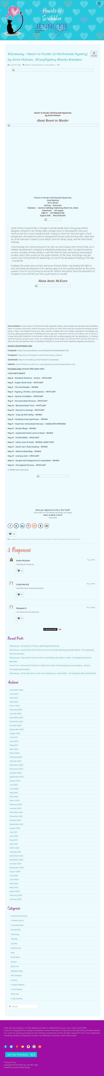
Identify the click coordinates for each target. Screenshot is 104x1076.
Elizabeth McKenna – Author (27, 378)
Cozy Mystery (50, 65)
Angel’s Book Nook (23, 382)
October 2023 (15, 725)
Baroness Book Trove (25, 405)
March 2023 (15, 753)
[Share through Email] (46, 525)
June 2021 (14, 836)
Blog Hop (15, 994)
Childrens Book (17, 920)
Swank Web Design (22, 1067)
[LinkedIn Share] (22, 525)
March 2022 (15, 800)
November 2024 (16, 690)
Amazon (25, 369)
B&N (32, 369)
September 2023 (17, 729)
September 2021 (16, 824)
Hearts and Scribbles (39, 539)
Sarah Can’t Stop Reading (27, 447)
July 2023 (14, 737)
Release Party (17, 971)
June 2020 (14, 879)
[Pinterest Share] (28, 525)
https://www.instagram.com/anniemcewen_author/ (40, 355)
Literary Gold (22, 456)
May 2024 (14, 698)
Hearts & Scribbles (23, 396)
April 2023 (14, 749)
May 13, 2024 (90, 584)
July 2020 (14, 875)
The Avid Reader (22, 387)
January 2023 (15, 761)
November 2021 (16, 816)
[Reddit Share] (34, 525)
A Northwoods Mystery (64, 539)
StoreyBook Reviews (25, 465)
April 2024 (14, 702)
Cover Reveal (16, 989)
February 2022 (16, 804)
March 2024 (15, 706)
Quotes (14, 943)
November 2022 (16, 769)
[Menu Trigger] (99, 3)
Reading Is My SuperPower (27, 419)
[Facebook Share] (10, 525)
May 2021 (14, 840)
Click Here (53, 517)
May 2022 (14, 792)
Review (14, 962)
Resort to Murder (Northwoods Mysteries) (52, 198)
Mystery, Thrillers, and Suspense (29, 392)
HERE (84, 1028)
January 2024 (15, 713)
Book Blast (15, 957)
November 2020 (16, 860)
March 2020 (15, 891)
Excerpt (14, 980)
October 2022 (15, 773)
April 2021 (14, 844)
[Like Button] (10, 534)
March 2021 (14, 848)
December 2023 (16, 717)
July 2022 (14, 784)
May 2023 (14, 745)
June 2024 (14, 694)
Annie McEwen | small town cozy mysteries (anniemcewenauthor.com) (45, 364)
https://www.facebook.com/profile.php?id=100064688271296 (43, 350)
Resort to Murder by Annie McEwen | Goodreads (39, 359)
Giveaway (35, 65)
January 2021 (15, 852)
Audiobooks (16, 948)
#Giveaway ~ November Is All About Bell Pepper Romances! (34, 646)
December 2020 (16, 856)
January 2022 (15, 808)
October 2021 (15, 820)
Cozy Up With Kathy (24, 415)
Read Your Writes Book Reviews (29, 424)
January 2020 (15, 899)
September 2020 (17, 867)
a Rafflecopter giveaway (18, 470)
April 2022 (14, 796)
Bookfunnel (15, 929)
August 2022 (15, 781)
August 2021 (15, 828)
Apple (36, 369)
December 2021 (16, 812)
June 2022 (14, 788)
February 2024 (16, 709)
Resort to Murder (51, 539)
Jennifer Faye (16, 65)
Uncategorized (17, 925)
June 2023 (14, 741)
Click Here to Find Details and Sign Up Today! (53, 512)
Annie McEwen (75, 539)
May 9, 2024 (90, 560)
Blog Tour (42, 65)
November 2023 (16, 721)
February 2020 (16, 895)
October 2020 (16, 863)
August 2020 (15, 871)
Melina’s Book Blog (24, 451)
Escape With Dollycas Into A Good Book (33, 460)
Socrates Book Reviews (25, 401)
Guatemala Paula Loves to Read (30, 433)
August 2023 (15, 733)
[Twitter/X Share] (16, 525)
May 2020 (14, 883)
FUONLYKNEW (22, 437)
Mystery (14, 939)
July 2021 (14, 832)
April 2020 (14, 887)
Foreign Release (17, 985)
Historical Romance (19, 916)
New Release (16, 975)
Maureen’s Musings (24, 410)
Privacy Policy (10, 1062)
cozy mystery (13, 539)
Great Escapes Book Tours (25, 539)
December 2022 (16, 765)
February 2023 (16, 757)
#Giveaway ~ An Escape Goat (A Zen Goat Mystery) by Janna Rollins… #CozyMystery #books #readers (53, 673)
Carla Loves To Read (25, 442)
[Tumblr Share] (40, 525)
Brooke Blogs (21, 428)
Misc (13, 952)
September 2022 (17, 777)
